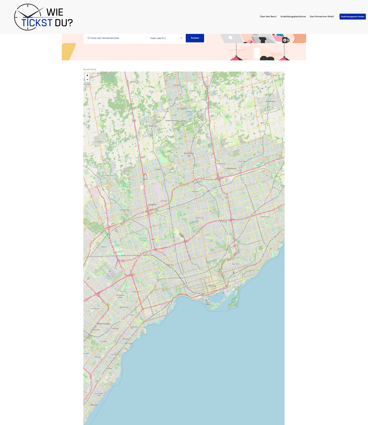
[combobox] (165, 38)
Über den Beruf (268, 16)
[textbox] (165, 38)
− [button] (87, 79)
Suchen (195, 37)
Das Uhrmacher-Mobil (322, 16)
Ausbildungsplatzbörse (293, 16)
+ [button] (87, 75)
